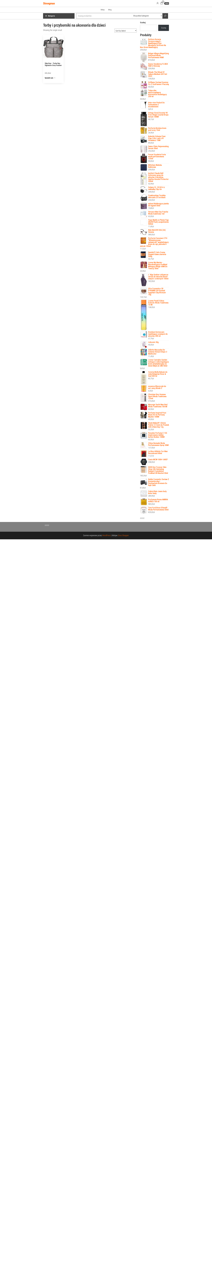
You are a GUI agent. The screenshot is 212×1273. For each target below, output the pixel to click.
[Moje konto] (157, 3)
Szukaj (143, 22)
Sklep (103, 10)
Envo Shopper (123, 535)
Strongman (49, 3)
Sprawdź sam (49, 78)
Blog (110, 10)
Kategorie (51, 16)
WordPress (106, 535)
